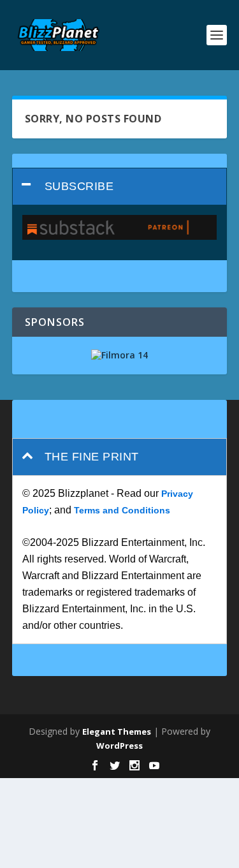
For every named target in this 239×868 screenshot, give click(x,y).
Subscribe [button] (79, 186)
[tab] (120, 186)
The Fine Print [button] (92, 456)
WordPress (119, 745)
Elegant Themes (116, 731)
